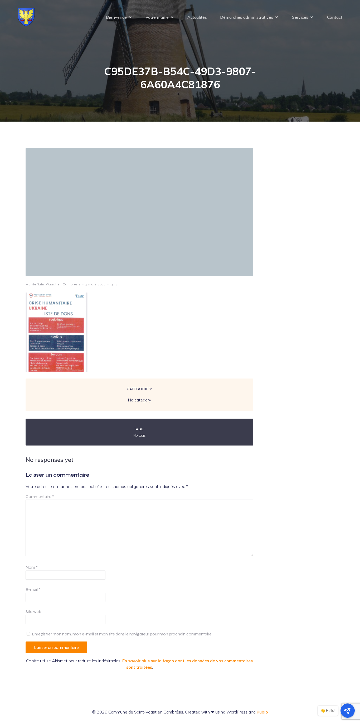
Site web (33, 611)
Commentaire (40, 496)
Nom (32, 567)
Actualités (197, 17)
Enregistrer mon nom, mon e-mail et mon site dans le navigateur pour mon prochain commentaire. (122, 633)
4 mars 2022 (95, 284)
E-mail (33, 589)
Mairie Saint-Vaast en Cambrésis (53, 284)
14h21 (114, 284)
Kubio (262, 712)
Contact (334, 17)
